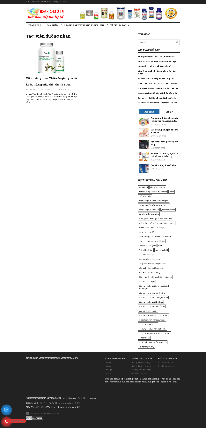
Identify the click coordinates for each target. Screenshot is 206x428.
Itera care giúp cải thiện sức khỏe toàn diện (158, 88)
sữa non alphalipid (147, 281)
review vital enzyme (147, 245)
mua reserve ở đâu (147, 232)
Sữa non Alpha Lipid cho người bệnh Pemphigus (154, 287)
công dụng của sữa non (149, 209)
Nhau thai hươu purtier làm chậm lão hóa (157, 83)
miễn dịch (161, 227)
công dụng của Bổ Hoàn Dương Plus (154, 205)
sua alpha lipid (161, 250)
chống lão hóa (145, 196)
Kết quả (108, 366)
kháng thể (143, 223)
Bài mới (169, 111)
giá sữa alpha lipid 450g (149, 214)
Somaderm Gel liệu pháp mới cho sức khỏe (158, 98)
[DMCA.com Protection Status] (34, 417)
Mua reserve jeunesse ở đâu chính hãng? (157, 61)
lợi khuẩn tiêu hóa (146, 227)
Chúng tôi (109, 369)
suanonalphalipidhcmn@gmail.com (44, 413)
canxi (171, 191)
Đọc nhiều (149, 111)
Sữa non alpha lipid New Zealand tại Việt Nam (46, 1)
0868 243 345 (40, 407)
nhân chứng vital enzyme (149, 236)
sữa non (168, 277)
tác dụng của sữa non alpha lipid (152, 329)
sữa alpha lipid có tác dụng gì (151, 268)
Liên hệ (108, 373)
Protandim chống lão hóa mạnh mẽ (154, 66)
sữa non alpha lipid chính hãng (152, 293)
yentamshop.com (165, 362)
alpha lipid (143, 187)
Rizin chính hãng (146, 250)
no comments (47, 89)
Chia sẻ (108, 362)
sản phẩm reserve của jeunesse (152, 263)
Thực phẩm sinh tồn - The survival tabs (156, 56)
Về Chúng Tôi (118, 25)
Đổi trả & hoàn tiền (139, 373)
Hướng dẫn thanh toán (141, 366)
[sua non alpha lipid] (45, 12)
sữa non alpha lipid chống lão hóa (153, 297)
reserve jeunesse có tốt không (152, 241)
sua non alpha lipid (147, 254)
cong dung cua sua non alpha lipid (153, 200)
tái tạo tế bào (144, 337)
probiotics (167, 236)
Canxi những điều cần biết (164, 165)
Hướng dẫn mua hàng (140, 362)
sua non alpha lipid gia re (149, 259)
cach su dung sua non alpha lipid (153, 191)
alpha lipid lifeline (157, 187)
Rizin (160, 245)
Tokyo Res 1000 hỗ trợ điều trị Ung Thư (156, 78)
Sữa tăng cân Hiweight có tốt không (153, 315)
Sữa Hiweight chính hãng (149, 272)
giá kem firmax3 (168, 209)
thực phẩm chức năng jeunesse (152, 320)
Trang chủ (34, 25)
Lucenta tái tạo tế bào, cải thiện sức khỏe (157, 93)
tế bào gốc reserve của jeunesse (153, 342)
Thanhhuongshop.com (167, 366)
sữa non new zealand (148, 311)
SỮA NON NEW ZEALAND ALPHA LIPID (84, 25)
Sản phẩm (52, 25)
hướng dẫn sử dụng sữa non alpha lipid (155, 218)
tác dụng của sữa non (148, 324)
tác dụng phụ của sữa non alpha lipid (154, 333)
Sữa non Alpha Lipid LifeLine (151, 302)
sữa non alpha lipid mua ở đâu (152, 306)
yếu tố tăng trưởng (146, 346)
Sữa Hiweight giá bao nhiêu (150, 277)
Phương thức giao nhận (141, 369)
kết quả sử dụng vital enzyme (162, 223)
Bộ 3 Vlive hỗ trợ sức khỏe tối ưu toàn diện (158, 102)
